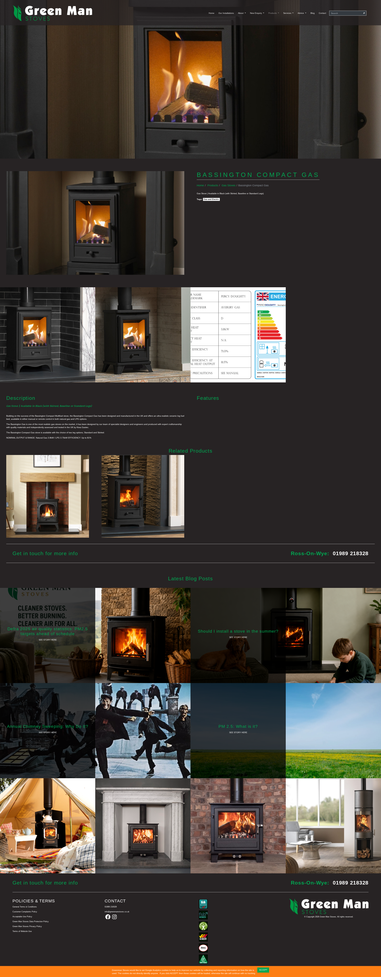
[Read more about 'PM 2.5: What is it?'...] (285, 730)
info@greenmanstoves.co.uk (117, 912)
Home (211, 13)
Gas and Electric (211, 199)
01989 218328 (350, 553)
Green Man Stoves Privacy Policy (27, 926)
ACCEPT (263, 970)
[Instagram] (114, 917)
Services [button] (287, 13)
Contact (322, 13)
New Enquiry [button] (256, 13)
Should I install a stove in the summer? (238, 631)
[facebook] (108, 917)
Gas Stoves (228, 185)
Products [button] (272, 13)
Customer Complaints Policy (25, 912)
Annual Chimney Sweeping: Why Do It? (47, 726)
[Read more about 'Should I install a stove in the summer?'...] (285, 635)
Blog (312, 13)
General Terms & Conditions (25, 907)
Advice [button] (301, 13)
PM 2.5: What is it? (238, 726)
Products (212, 185)
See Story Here (48, 640)
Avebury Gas (47, 495)
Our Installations (226, 13)
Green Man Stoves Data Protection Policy (31, 922)
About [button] (241, 13)
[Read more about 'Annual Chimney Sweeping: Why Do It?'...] (95, 730)
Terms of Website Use (22, 931)
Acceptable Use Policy (22, 917)
